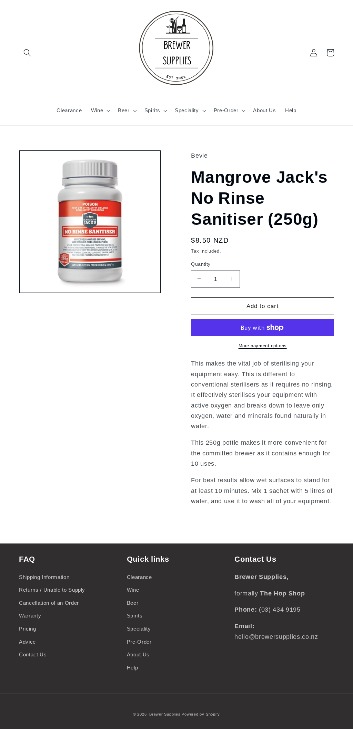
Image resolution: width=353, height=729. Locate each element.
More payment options (263, 345)
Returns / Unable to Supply (52, 590)
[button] (27, 52)
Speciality (139, 629)
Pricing (27, 629)
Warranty (30, 616)
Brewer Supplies (165, 714)
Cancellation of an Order (49, 603)
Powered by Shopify (201, 714)
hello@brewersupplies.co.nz (276, 636)
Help (132, 667)
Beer (133, 603)
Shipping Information (44, 577)
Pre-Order (139, 642)
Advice (27, 642)
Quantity (201, 264)
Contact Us (33, 654)
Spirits (135, 616)
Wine (133, 590)
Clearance (139, 577)
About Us (138, 654)
